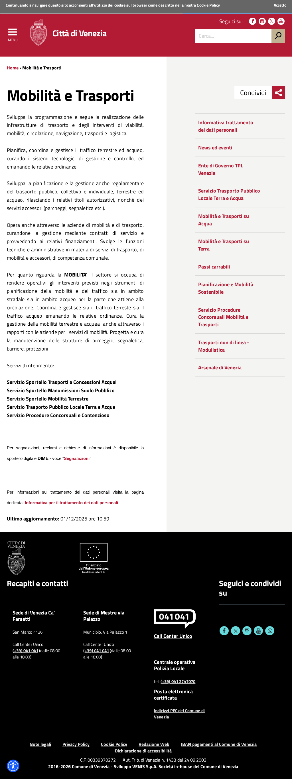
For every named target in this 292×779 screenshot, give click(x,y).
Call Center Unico (173, 636)
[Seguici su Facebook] (252, 21)
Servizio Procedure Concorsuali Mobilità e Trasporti (223, 317)
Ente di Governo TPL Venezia (220, 169)
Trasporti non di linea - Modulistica (223, 346)
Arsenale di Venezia (220, 367)
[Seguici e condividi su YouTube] (258, 630)
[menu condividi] (278, 92)
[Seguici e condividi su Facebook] (224, 630)
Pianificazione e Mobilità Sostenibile (225, 288)
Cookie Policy (208, 5)
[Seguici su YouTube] (281, 21)
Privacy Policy (76, 744)
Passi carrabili (214, 267)
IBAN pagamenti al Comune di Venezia (219, 744)
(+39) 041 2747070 (178, 681)
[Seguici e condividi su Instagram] (247, 630)
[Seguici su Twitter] (271, 21)
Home (13, 67)
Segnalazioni (77, 458)
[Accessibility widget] (13, 766)
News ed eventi (215, 147)
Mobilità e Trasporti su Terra (223, 245)
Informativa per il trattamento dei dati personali (71, 502)
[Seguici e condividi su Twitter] (235, 630)
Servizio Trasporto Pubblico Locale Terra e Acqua (229, 194)
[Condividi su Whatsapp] (269, 630)
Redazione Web (154, 744)
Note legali (40, 744)
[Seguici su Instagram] (262, 21)
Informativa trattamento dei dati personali (225, 126)
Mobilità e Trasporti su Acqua (223, 219)
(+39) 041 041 (25, 651)
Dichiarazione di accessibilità (143, 750)
